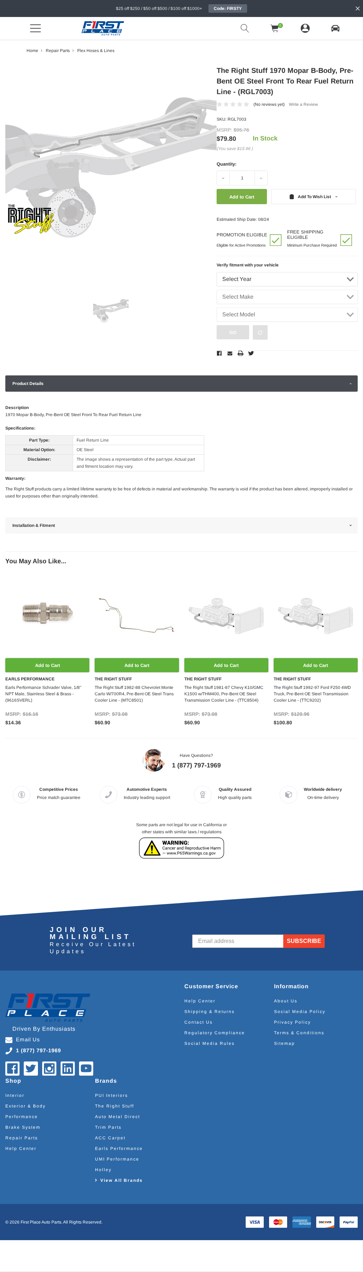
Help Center (200, 1000)
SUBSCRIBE (304, 941)
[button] (335, 28)
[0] (274, 28)
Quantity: (226, 164)
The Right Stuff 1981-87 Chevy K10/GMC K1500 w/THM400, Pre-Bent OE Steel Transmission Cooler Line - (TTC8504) (223, 694)
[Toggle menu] (35, 28)
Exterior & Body (25, 1106)
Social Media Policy (299, 1011)
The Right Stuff (114, 1106)
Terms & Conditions (299, 1032)
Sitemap (284, 1043)
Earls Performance (119, 1148)
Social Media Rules (209, 1043)
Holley (103, 1169)
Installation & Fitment (33, 525)
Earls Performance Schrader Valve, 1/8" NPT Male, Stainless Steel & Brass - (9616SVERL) (43, 694)
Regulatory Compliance (214, 1032)
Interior (14, 1095)
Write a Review (303, 104)
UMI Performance (117, 1159)
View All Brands (121, 1180)
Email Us (28, 1039)
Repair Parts (21, 1137)
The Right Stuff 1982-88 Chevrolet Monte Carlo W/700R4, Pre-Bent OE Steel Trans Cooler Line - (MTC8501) (134, 694)
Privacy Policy (292, 1022)
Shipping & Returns (209, 1011)
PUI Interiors (111, 1095)
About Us (285, 1000)
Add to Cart (47, 665)
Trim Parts (108, 1127)
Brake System (22, 1127)
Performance (21, 1116)
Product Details (28, 383)
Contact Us (198, 1022)
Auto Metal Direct (117, 1116)
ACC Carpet (110, 1137)
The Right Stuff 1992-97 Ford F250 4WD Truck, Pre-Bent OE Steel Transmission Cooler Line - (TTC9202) (312, 694)
